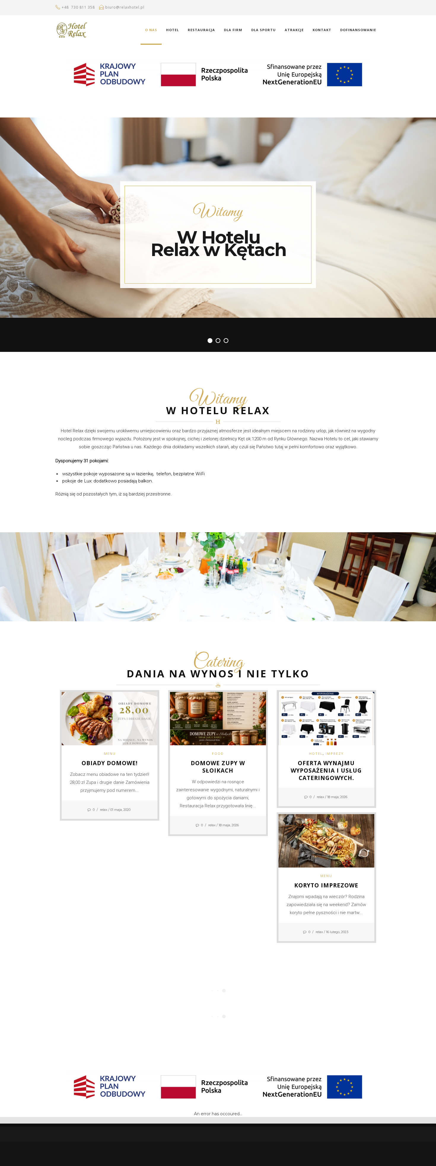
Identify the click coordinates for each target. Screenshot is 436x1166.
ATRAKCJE (294, 30)
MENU (110, 753)
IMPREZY (335, 753)
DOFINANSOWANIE (358, 30)
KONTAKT (322, 30)
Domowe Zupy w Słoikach (218, 766)
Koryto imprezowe (326, 885)
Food (218, 753)
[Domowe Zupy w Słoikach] (218, 718)
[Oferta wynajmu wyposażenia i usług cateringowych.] (326, 718)
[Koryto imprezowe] (326, 840)
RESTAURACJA (201, 30)
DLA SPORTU (263, 30)
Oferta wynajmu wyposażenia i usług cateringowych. (326, 770)
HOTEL (172, 30)
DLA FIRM (233, 30)
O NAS (151, 30)
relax (103, 810)
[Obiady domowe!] (109, 718)
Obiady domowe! (110, 763)
